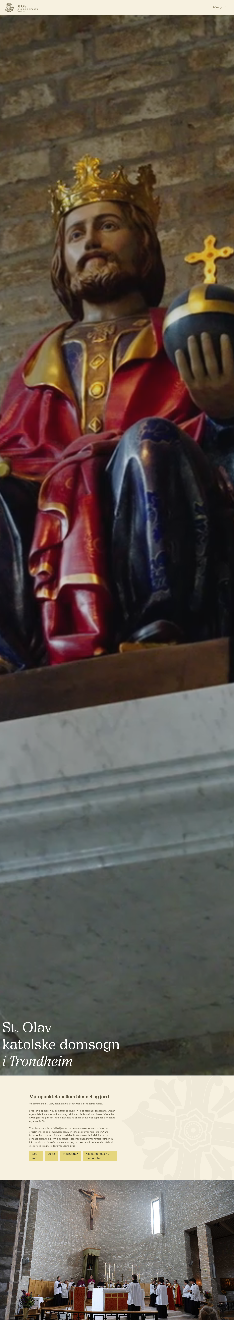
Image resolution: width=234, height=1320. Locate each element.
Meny (217, 7)
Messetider (70, 1154)
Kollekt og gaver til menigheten (98, 1156)
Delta (51, 1154)
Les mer (35, 1156)
